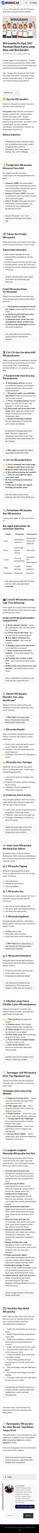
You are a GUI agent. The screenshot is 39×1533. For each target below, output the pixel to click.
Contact (24, 1527)
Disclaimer (19, 1527)
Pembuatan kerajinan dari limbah (17, 976)
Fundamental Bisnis (23, 54)
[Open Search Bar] (26, 3)
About (5, 1527)
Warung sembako (12, 886)
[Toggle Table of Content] (16, 93)
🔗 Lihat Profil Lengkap (25, 1507)
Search (28, 1516)
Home (5, 9)
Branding (8, 1245)
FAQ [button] (9, 1477)
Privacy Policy (13, 1527)
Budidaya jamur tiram (13, 931)
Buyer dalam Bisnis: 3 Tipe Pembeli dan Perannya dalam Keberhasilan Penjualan (19, 946)
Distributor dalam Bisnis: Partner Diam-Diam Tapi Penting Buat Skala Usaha (17, 719)
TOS (9, 1527)
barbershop (25, 906)
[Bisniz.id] (10, 3)
